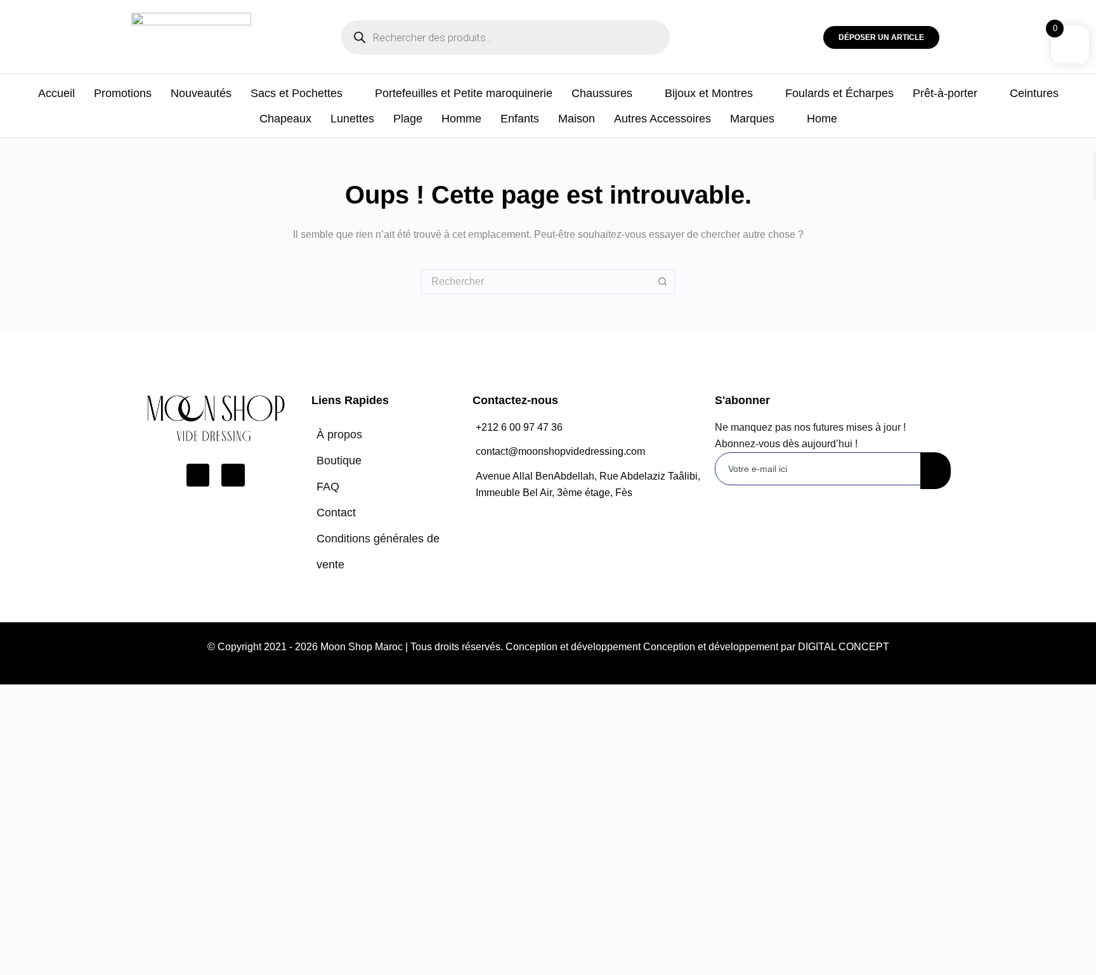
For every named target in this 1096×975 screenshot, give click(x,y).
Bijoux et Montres (709, 93)
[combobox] (536, 281)
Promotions (123, 93)
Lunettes (352, 118)
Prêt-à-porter (945, 93)
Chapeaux (285, 118)
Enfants (519, 118)
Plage (407, 118)
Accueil (56, 93)
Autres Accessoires (662, 118)
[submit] (935, 470)
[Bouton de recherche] (662, 282)
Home (822, 118)
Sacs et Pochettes (296, 93)
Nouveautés (201, 93)
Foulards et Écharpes (839, 93)
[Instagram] (232, 475)
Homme (461, 118)
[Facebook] (197, 475)
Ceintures (1034, 93)
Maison (576, 118)
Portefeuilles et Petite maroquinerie (463, 93)
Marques (752, 118)
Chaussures (601, 93)
